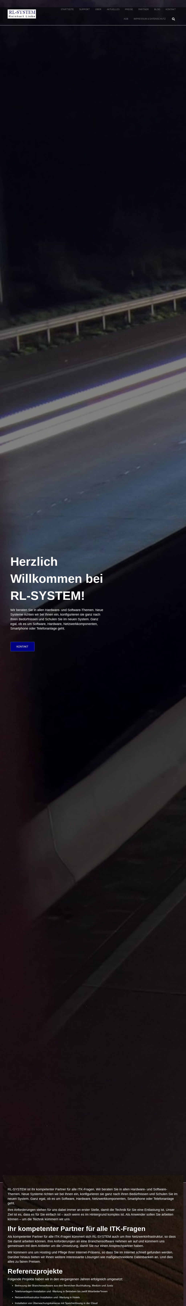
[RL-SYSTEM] (22, 13)
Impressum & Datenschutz (150, 19)
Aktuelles (113, 9)
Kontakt (171, 9)
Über (98, 9)
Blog (157, 9)
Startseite (67, 9)
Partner (143, 9)
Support (84, 9)
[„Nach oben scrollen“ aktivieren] (178, 1298)
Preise (129, 9)
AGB (126, 19)
